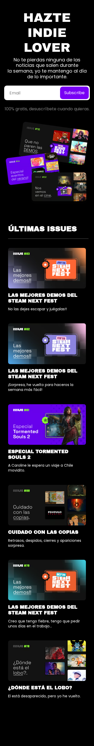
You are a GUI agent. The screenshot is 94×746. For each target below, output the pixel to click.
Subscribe (74, 93)
